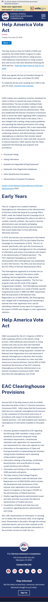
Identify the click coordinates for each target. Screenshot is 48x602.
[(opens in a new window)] (8, 571)
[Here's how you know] (24, 2)
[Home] (5, 19)
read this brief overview (23, 86)
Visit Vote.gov (19, 10)
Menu (43, 18)
